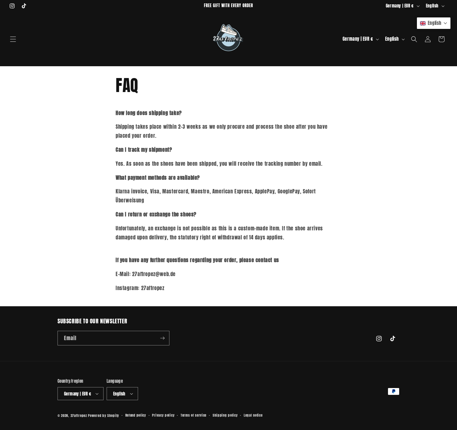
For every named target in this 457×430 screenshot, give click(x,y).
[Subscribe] (162, 338)
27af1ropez (79, 415)
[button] (13, 39)
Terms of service (193, 415)
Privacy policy (163, 415)
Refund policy (135, 415)
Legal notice (253, 415)
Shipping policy (225, 415)
